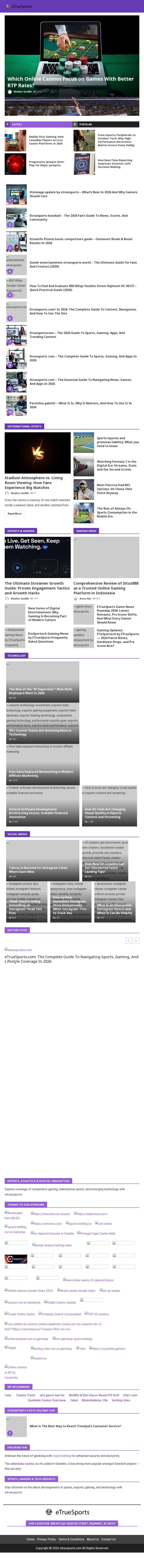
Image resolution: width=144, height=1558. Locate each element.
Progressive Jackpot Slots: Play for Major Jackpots (15, 164)
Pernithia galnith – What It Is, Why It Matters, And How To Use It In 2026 (16, 405)
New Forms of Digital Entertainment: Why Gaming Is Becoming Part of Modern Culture (15, 614)
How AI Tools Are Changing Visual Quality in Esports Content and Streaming (105, 813)
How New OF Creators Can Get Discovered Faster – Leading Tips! (104, 868)
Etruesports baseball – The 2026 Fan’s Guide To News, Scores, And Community (16, 218)
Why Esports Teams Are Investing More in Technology (40, 732)
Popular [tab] (86, 124)
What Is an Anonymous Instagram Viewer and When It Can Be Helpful (114, 909)
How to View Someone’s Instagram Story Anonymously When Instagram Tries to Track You (70, 905)
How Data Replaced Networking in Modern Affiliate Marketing (41, 774)
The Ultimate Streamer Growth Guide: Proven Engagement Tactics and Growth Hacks (38, 557)
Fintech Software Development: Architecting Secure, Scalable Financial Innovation (38, 813)
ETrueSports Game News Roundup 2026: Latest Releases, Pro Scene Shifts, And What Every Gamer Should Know (84, 614)
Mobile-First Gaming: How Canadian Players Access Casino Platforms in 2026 (15, 140)
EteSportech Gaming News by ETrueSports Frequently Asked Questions (15, 637)
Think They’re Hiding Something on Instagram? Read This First (25, 907)
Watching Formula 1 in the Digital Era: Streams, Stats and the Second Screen (84, 466)
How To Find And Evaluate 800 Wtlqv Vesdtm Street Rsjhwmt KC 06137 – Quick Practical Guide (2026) (16, 288)
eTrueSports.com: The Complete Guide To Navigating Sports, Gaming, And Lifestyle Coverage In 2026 (72, 959)
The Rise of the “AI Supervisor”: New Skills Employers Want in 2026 (40, 691)
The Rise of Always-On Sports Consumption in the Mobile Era (84, 513)
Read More (14, 513)
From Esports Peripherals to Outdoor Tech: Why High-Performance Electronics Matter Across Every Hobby (84, 140)
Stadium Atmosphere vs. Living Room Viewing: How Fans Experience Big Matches (38, 453)
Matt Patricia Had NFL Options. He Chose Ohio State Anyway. (84, 489)
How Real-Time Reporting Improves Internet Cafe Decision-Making (84, 164)
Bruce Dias (85, 598)
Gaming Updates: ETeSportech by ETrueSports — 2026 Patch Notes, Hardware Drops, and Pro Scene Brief (84, 637)
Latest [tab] (17, 124)
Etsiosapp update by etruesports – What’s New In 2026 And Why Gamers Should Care (16, 194)
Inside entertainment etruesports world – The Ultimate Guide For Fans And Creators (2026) (16, 265)
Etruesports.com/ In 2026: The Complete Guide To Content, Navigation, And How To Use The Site (16, 312)
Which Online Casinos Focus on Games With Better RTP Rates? (72, 56)
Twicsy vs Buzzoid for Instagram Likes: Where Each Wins (38, 870)
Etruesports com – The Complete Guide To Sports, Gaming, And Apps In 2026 (16, 358)
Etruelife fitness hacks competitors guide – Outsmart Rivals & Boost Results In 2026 (16, 241)
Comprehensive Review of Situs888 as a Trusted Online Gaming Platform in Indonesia (107, 557)
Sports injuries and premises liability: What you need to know (84, 442)
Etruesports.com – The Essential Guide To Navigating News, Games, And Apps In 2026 (16, 382)
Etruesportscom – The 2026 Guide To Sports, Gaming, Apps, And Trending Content (16, 335)
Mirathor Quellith (22, 91)
